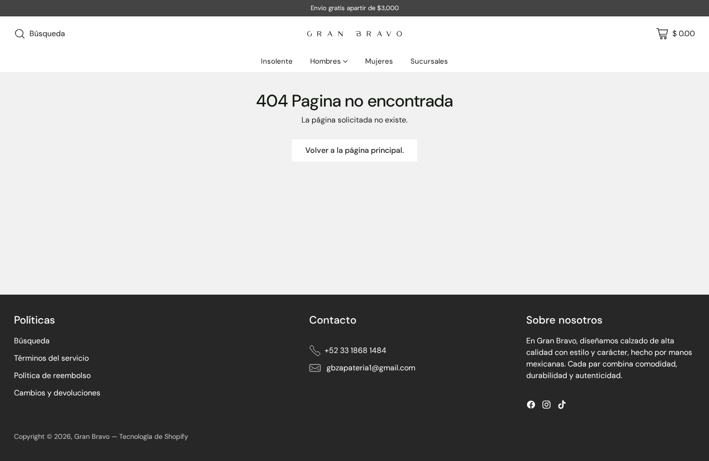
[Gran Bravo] (354, 33)
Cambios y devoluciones (57, 393)
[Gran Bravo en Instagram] (546, 406)
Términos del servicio (51, 358)
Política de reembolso (52, 375)
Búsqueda (32, 341)
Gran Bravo (91, 436)
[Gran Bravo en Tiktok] (562, 406)
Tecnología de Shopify (153, 436)
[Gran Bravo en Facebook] (531, 406)
